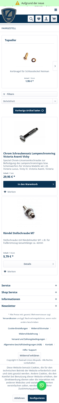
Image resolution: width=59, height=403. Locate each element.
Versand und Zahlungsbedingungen (28, 339)
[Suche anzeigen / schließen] (31, 19)
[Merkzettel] (38, 19)
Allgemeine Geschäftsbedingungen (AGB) (23, 344)
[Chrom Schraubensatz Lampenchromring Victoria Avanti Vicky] (29, 133)
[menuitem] (29, 9)
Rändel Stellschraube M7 (18, 233)
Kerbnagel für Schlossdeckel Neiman (29, 71)
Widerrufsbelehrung (28, 333)
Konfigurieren (37, 398)
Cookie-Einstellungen (18, 328)
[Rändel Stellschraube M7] (29, 212)
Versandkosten (10, 318)
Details (27, 263)
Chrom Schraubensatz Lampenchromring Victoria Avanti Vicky (29, 155)
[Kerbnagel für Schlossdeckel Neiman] (29, 57)
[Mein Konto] (46, 19)
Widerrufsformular (40, 328)
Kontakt (49, 344)
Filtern (10, 94)
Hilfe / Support (30, 349)
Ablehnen (19, 398)
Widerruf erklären (29, 355)
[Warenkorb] (54, 19)
